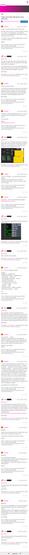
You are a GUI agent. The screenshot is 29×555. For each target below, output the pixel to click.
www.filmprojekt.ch (12, 74)
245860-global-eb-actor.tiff (8, 201)
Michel (5, 56)
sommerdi (6, 26)
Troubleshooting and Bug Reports (11, 21)
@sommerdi (4, 59)
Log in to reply (24, 21)
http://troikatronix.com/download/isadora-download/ (14, 413)
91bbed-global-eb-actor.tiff (8, 122)
